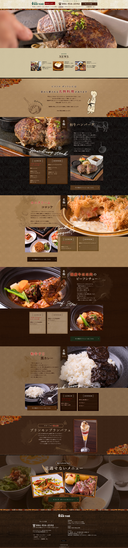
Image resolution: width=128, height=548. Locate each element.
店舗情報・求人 (44, 539)
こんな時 (49, 535)
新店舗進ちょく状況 (69, 63)
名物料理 (36, 537)
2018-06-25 (44, 61)
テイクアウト (37, 539)
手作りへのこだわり (40, 535)
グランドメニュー (43, 537)
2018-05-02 (67, 61)
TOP (34, 535)
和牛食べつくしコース (91, 63)
